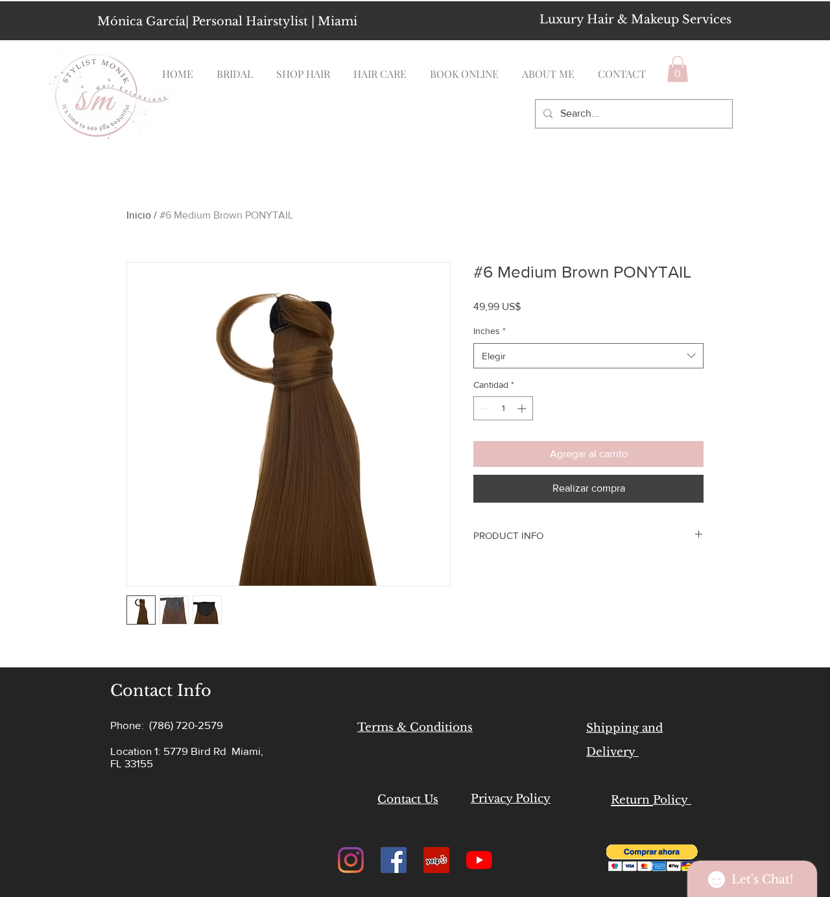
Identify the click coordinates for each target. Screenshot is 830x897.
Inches (489, 331)
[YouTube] (479, 860)
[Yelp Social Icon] (436, 860)
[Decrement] (483, 408)
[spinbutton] (503, 408)
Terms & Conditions (415, 727)
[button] (678, 69)
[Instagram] (351, 860)
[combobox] (588, 355)
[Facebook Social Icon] (394, 860)
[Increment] (523, 408)
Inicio (138, 215)
